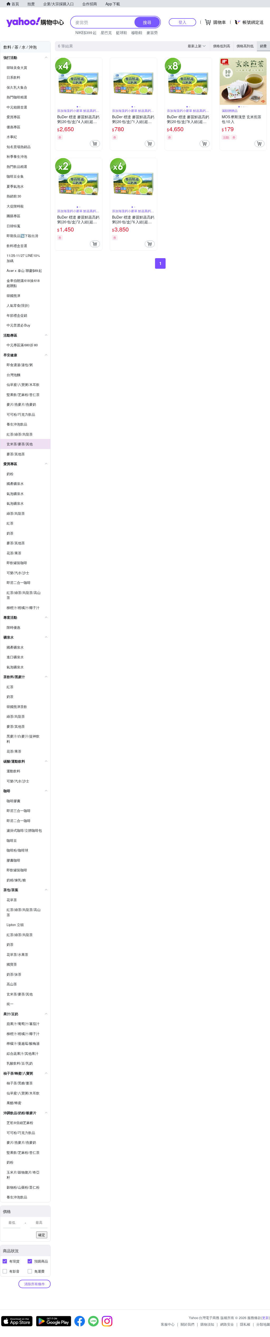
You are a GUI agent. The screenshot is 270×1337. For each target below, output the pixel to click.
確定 (41, 1234)
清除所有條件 (34, 1283)
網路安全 (227, 1324)
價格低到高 (221, 45)
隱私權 (245, 1324)
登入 (182, 22)
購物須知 (207, 1324)
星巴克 (106, 32)
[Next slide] (98, 81)
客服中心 (168, 1324)
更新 (265, 1317)
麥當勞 (152, 32)
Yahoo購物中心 (35, 22)
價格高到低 (245, 45)
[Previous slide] (58, 81)
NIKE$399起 (86, 32)
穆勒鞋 (136, 32)
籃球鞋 (121, 32)
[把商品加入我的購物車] (95, 143)
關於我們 (187, 1324)
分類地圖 (263, 1324)
